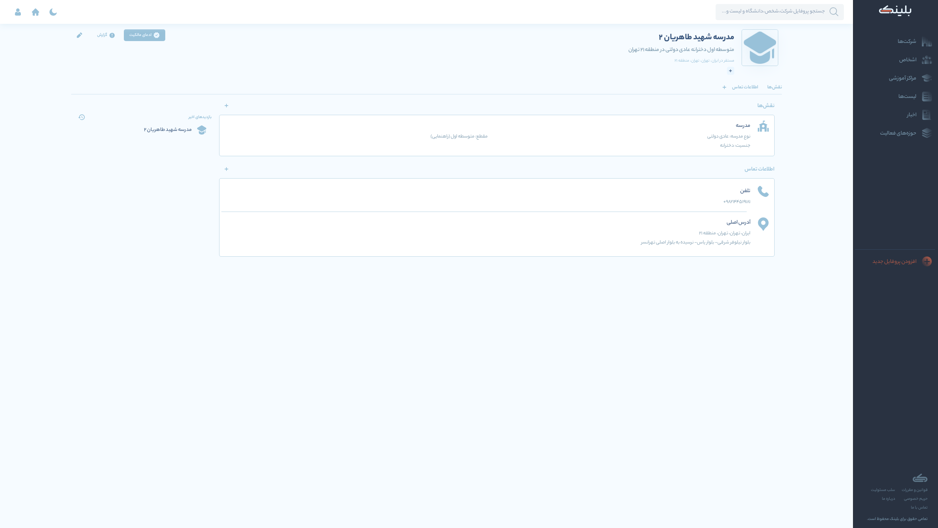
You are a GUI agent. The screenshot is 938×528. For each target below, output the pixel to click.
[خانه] (35, 12)
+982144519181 (736, 202)
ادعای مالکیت (140, 35)
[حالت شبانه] (53, 12)
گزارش (102, 35)
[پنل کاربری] (18, 12)
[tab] (774, 87)
